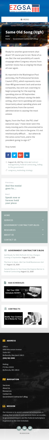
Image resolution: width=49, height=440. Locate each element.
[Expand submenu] (43, 220)
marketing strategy (25, 170)
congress (12, 170)
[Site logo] (24, 11)
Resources (7, 391)
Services (6, 385)
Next (7, 194)
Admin (26, 162)
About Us (6, 388)
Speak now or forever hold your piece (12, 200)
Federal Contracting (28, 164)
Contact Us (7, 394)
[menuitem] (24, 215)
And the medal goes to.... (13, 187)
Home (7, 39)
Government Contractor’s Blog (25, 39)
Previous (9, 182)
